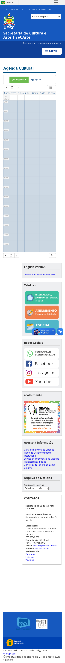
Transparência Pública (35, 461)
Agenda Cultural (18, 68)
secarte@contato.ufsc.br (44, 545)
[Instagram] (41, 375)
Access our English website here (40, 274)
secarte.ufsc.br (42, 548)
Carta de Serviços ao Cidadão (39, 449)
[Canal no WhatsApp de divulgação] (41, 357)
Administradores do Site (49, 43)
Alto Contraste (29, 9)
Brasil (10, 2)
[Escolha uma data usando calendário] (12, 87)
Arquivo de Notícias (34, 484)
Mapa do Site (45, 9)
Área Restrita (29, 43)
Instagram (30, 557)
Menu (53, 51)
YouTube (30, 559)
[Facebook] (41, 366)
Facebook (30, 554)
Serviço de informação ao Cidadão (41, 458)
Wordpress (9, 653)
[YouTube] (41, 384)
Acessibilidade (12, 9)
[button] (52, 255)
